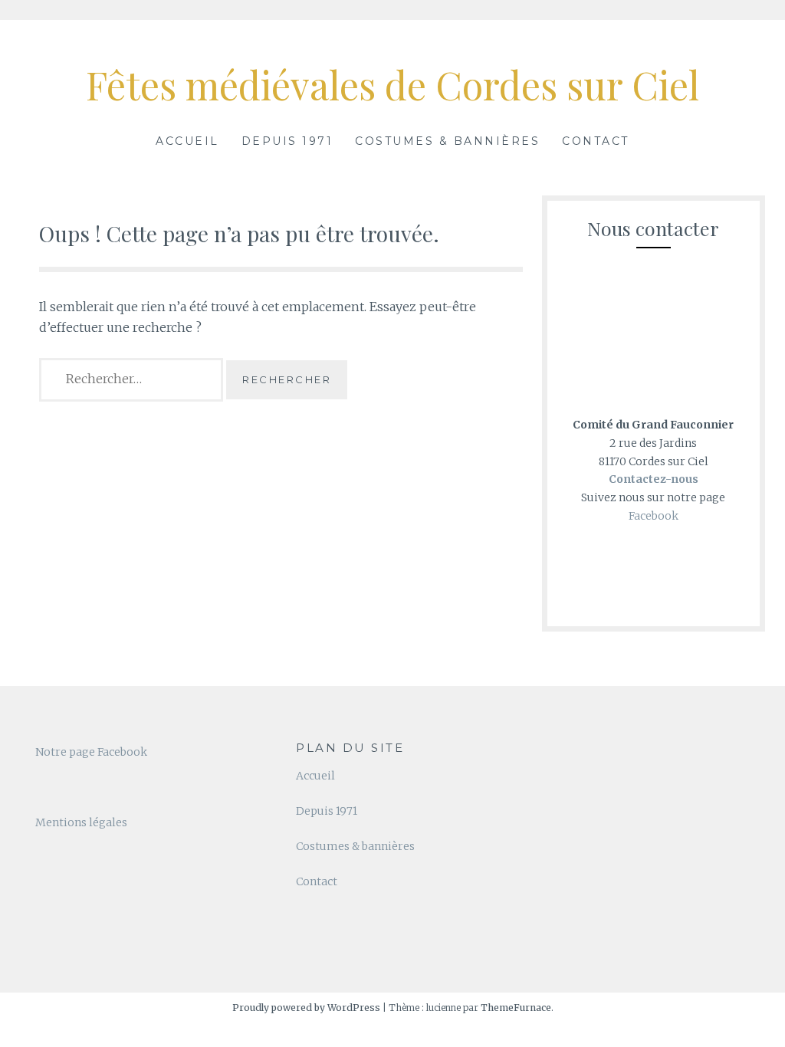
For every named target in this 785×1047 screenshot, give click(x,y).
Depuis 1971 (287, 141)
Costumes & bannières (447, 141)
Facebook (653, 516)
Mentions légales (81, 822)
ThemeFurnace (516, 1007)
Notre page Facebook (91, 752)
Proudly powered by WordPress (306, 1007)
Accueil (187, 141)
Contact (595, 141)
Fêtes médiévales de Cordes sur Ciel (392, 84)
